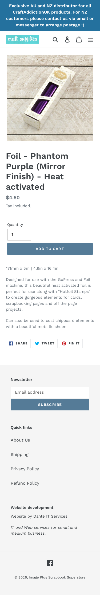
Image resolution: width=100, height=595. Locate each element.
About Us (20, 440)
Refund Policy (25, 483)
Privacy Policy (25, 468)
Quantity (15, 224)
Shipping (20, 454)
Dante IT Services (50, 516)
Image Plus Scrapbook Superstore (57, 577)
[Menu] (91, 39)
